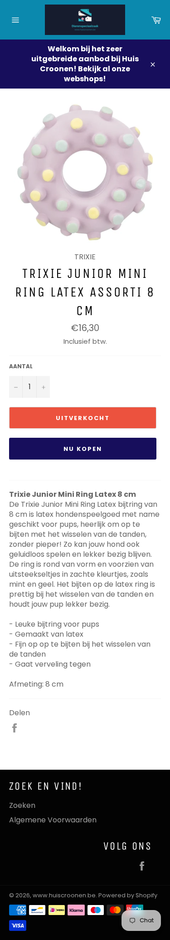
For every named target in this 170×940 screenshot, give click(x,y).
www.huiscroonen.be (64, 895)
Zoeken (22, 805)
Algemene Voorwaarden (53, 820)
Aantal (21, 366)
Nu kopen (82, 449)
